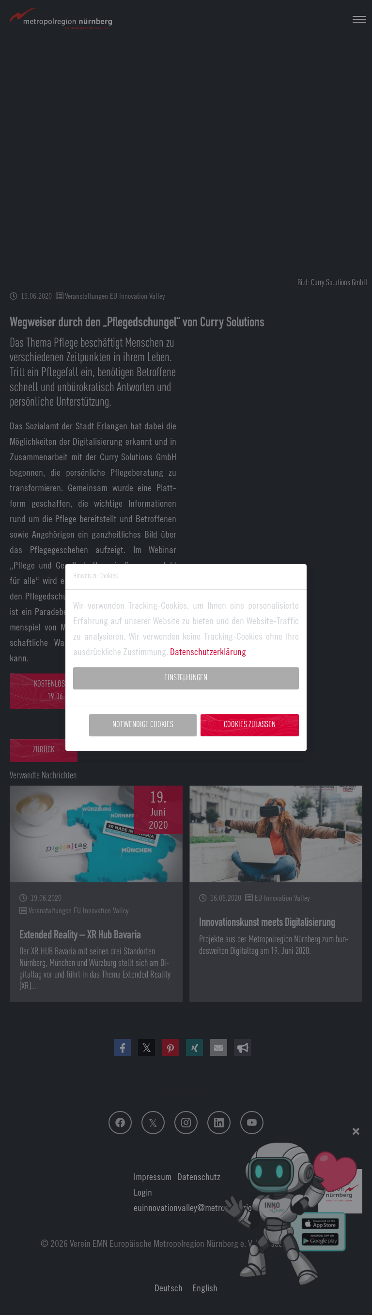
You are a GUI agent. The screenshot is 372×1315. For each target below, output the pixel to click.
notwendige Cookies (142, 725)
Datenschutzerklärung (208, 651)
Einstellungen (185, 678)
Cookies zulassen (250, 725)
